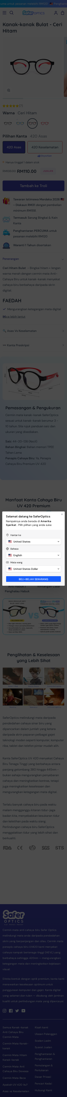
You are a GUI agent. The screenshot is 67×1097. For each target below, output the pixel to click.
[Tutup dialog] (62, 514)
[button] (33, 541)
